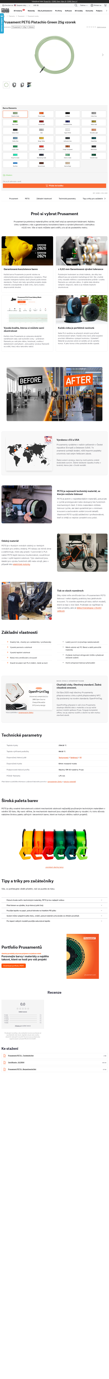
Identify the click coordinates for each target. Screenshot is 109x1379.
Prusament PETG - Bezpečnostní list (22, 1069)
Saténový (74, 757)
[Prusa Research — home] (5, 11)
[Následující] (102, 55)
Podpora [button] (99, 11)
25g (24, 27)
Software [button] (68, 11)
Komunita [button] (89, 11)
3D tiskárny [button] (19, 10)
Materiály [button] (31, 11)
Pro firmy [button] (58, 11)
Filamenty (12, 16)
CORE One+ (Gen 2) (59, 1)
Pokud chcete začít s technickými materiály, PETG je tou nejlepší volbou (35, 900)
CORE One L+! (72, 1)
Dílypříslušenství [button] (45, 11)
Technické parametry (67, 199)
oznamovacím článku (26, 712)
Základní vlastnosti (44, 199)
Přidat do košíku (56, 185)
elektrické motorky (21, 564)
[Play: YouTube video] (54, 394)
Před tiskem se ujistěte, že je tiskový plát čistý (25, 905)
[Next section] (105, 198)
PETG (27, 199)
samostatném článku (55, 781)
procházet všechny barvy (54, 867)
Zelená (31, 27)
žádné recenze (101, 27)
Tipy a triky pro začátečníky (94, 199)
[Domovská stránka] (4, 16)
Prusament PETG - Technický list (21, 1055)
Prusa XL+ (47, 1)
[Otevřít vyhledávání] (76, 5)
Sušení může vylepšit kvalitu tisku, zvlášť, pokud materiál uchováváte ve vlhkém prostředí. (43, 916)
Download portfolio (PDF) (13, 966)
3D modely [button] (79, 11)
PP (81, 757)
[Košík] (105, 5)
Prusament (21, 16)
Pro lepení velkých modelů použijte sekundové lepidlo (28, 921)
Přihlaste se (18, 1025)
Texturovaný (63, 757)
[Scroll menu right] (106, 10)
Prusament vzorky (33, 16)
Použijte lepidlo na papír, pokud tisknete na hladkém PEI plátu (31, 911)
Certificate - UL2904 (16, 1062)
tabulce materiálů (70, 781)
